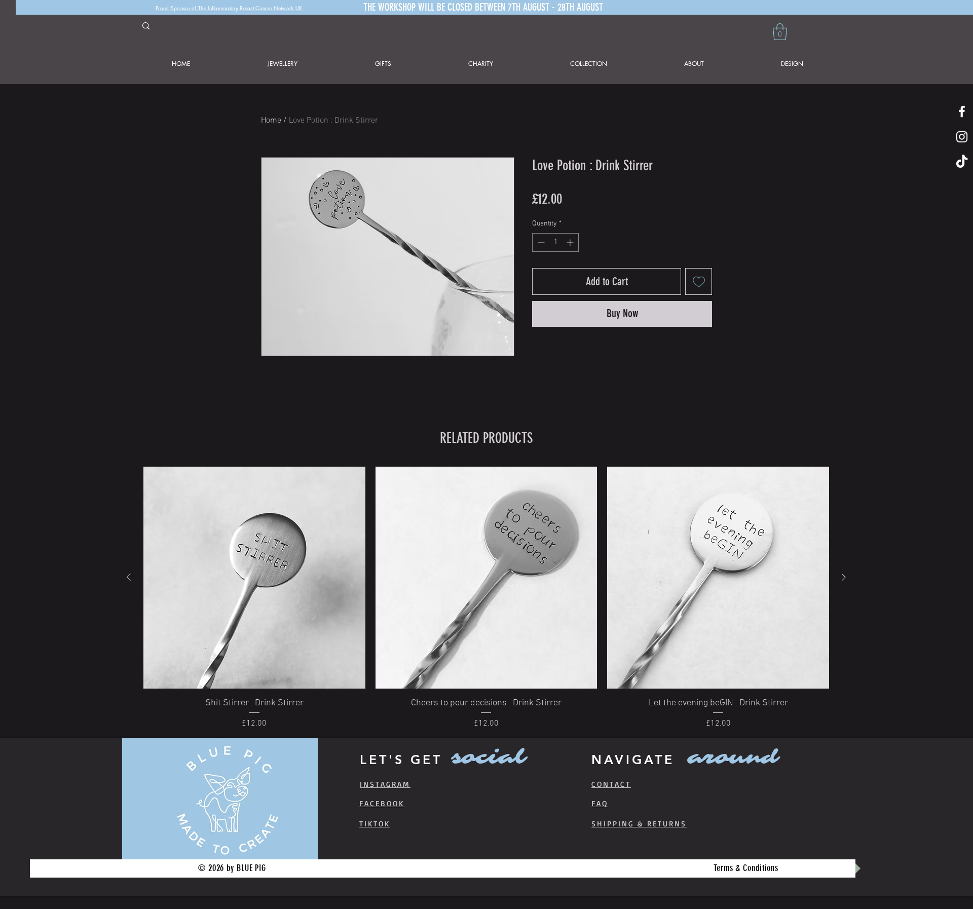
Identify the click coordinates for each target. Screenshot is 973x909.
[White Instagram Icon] (961, 136)
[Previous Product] (129, 577)
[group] (486, 598)
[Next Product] (844, 577)
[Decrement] (540, 242)
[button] (780, 31)
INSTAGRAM (385, 784)
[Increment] (571, 242)
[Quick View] (254, 578)
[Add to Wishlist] (698, 281)
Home (271, 121)
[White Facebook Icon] (961, 111)
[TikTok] (961, 162)
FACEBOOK (381, 803)
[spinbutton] (555, 242)
